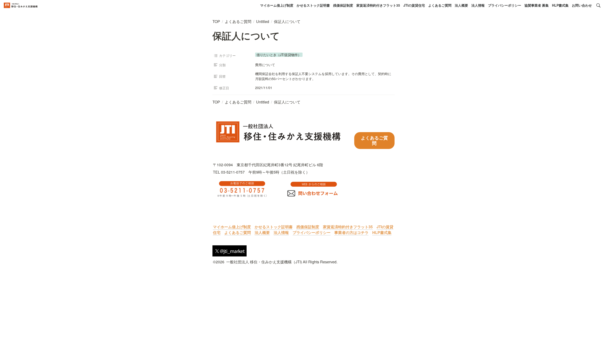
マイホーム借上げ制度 (276, 5)
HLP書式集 (560, 5)
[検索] (598, 5)
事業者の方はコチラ (351, 232)
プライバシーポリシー (504, 5)
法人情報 (478, 5)
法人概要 (461, 5)
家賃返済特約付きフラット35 (378, 5)
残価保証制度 (343, 5)
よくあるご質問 (439, 5)
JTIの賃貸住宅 (414, 5)
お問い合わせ (582, 5)
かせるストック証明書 (313, 5)
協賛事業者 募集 (536, 5)
